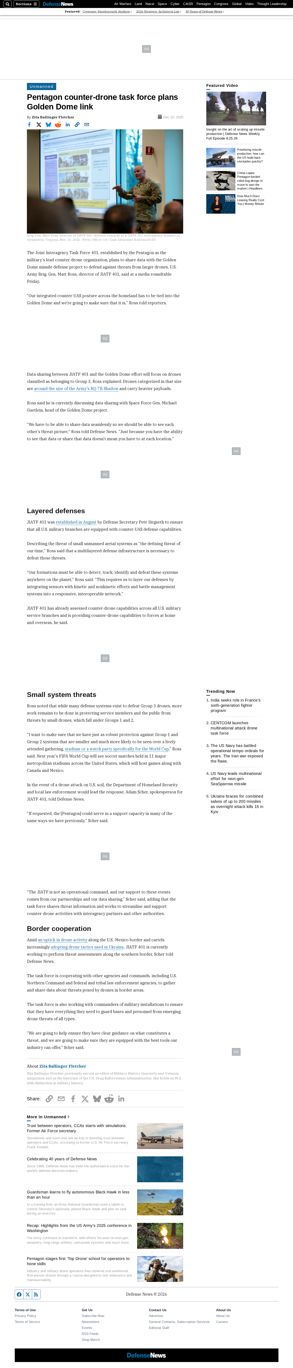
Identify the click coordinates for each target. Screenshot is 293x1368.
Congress (221, 4)
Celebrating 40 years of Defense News (62, 1159)
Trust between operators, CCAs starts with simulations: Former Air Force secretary (77, 1128)
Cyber (175, 4)
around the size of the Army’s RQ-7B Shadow (76, 388)
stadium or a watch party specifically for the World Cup (117, 749)
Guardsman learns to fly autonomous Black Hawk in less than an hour (78, 1194)
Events (87, 1328)
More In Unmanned (46, 1117)
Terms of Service (27, 1322)
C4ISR (188, 4)
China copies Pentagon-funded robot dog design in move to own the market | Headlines (250, 180)
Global (237, 4)
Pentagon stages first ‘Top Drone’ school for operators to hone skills (78, 1261)
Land (138, 4)
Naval (150, 4)
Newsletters (90, 1322)
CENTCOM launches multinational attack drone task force (234, 728)
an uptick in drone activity (62, 939)
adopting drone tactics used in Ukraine (87, 947)
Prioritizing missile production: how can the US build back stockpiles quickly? (250, 155)
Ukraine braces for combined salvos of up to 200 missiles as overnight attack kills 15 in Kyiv (237, 804)
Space (162, 4)
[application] (236, 108)
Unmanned (41, 86)
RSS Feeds (90, 1334)
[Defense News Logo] (58, 4)
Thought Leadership (271, 4)
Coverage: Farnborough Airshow (106, 11)
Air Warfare (122, 4)
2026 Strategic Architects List (157, 11)
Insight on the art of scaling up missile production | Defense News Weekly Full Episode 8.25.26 (235, 133)
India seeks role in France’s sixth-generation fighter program (236, 705)
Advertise (156, 1316)
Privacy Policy (25, 1316)
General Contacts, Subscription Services (179, 1322)
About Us (223, 1316)
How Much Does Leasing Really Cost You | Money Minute (250, 199)
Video (249, 4)
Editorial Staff (159, 1328)
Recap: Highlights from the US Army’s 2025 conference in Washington (79, 1228)
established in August (76, 522)
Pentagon (203, 4)
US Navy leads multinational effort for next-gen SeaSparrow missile (236, 778)
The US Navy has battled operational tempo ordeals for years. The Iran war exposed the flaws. (237, 753)
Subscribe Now (93, 1316)
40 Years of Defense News (204, 11)
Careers (222, 1322)
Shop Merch (91, 1340)
